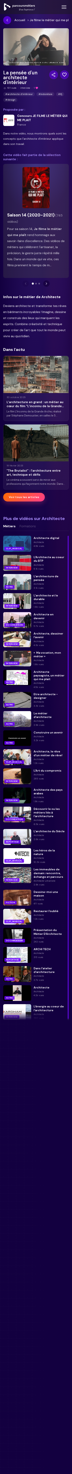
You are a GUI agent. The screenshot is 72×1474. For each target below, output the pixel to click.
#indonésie (45, 94)
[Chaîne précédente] (25, 283)
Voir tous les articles (24, 497)
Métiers (9, 526)
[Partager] (53, 74)
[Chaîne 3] (39, 283)
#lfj (60, 94)
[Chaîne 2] (36, 283)
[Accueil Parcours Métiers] (19, 7)
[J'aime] (64, 74)
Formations (28, 526)
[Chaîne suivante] (46, 283)
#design (10, 99)
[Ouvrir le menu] (64, 7)
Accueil (19, 20)
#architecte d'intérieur (19, 94)
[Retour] (7, 20)
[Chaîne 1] (33, 284)
